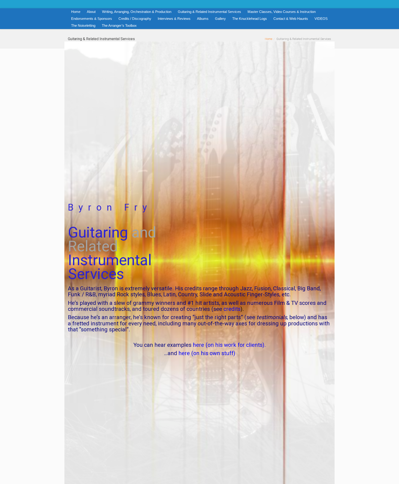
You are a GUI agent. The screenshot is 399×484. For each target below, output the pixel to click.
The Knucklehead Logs (249, 19)
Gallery (220, 19)
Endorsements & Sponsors (91, 19)
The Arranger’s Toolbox (119, 25)
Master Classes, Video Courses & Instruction (282, 12)
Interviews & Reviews (174, 19)
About (91, 12)
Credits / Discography (134, 19)
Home (75, 12)
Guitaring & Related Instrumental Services (209, 12)
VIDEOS (321, 19)
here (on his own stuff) (206, 353)
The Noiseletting (83, 25)
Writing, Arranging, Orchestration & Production (136, 12)
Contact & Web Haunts (290, 19)
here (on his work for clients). (229, 345)
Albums (203, 19)
